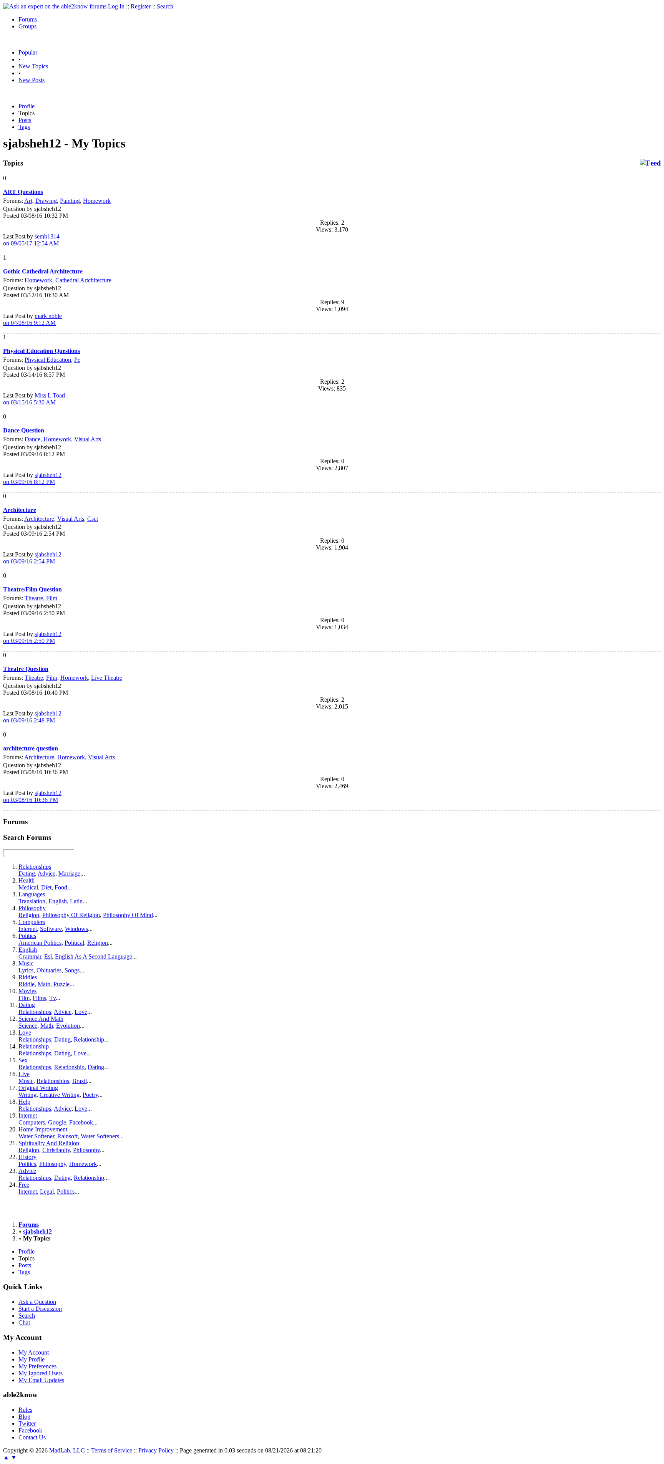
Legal (47, 1191)
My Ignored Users (40, 1373)
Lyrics (25, 970)
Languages (31, 894)
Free (23, 1184)
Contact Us (32, 1437)
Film (51, 598)
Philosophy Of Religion (71, 915)
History (27, 1157)
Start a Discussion (40, 1308)
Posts (24, 120)
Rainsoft (67, 1136)
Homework (97, 200)
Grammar (29, 956)
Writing (27, 1094)
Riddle (26, 984)
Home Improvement (42, 1129)
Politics (27, 935)
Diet (46, 887)
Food (61, 887)
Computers (31, 922)
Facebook (81, 1122)
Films (39, 998)
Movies (27, 991)
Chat (24, 1322)
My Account (33, 1352)
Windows (76, 929)
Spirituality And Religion (48, 1143)
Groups (27, 26)
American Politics (39, 942)
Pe (77, 359)
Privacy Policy (156, 1450)
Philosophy (32, 908)
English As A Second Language (93, 956)
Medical (28, 887)
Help (24, 1101)
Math (44, 984)
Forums (27, 19)
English (57, 901)
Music (25, 963)
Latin (76, 901)
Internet (27, 929)
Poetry (90, 1094)
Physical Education (48, 359)
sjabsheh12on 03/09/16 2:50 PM (32, 637)
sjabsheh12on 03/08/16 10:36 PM (32, 796)
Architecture (39, 518)
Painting (70, 200)
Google (57, 1122)
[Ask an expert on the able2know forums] (54, 6)
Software (51, 929)
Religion (28, 915)
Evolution (68, 1025)
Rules (25, 1409)
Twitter (27, 1423)
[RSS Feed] (650, 163)
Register (141, 6)
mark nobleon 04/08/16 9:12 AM (32, 319)
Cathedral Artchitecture (83, 280)
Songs (72, 970)
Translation (31, 901)
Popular (27, 52)
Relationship (89, 1039)
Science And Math (40, 1018)
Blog (24, 1416)
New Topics (33, 66)
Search (165, 6)
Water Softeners (100, 1136)
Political (74, 942)
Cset (92, 518)
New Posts (31, 80)
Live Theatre (106, 677)
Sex (23, 1060)
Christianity (56, 1150)
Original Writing (38, 1088)
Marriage (69, 873)
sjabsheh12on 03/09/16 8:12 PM (32, 478)
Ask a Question (37, 1301)
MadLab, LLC (67, 1450)
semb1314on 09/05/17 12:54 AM (31, 240)
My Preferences (37, 1366)
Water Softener (36, 1136)
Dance (32, 439)
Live (24, 1074)
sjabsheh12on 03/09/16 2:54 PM (32, 558)
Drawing (46, 200)
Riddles (27, 977)
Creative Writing (60, 1094)
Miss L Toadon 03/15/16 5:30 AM (34, 399)
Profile (26, 106)
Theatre (34, 598)
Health (26, 880)
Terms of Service (111, 1450)
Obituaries (49, 970)
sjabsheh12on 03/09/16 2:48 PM (32, 717)
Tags (24, 127)
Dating (26, 873)
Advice (46, 873)
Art (28, 200)
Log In (116, 6)
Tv (52, 998)
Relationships (34, 866)
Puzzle (61, 984)
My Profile (31, 1359)
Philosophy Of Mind (128, 915)
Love (81, 1012)
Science (27, 1025)
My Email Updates (41, 1380)
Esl (48, 956)
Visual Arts (87, 439)
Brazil (79, 1081)
